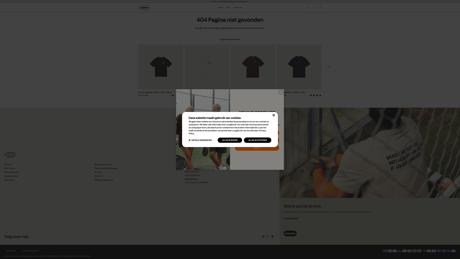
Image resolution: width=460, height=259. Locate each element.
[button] (200, 140)
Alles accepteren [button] (257, 140)
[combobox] (274, 115)
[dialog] (230, 129)
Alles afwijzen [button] (229, 140)
